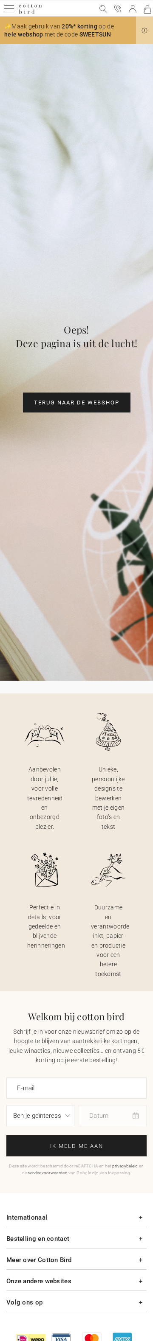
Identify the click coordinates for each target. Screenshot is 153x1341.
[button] (144, 30)
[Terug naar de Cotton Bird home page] (30, 12)
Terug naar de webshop (76, 402)
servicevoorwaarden (47, 1172)
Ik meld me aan (76, 1146)
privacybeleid (125, 1166)
